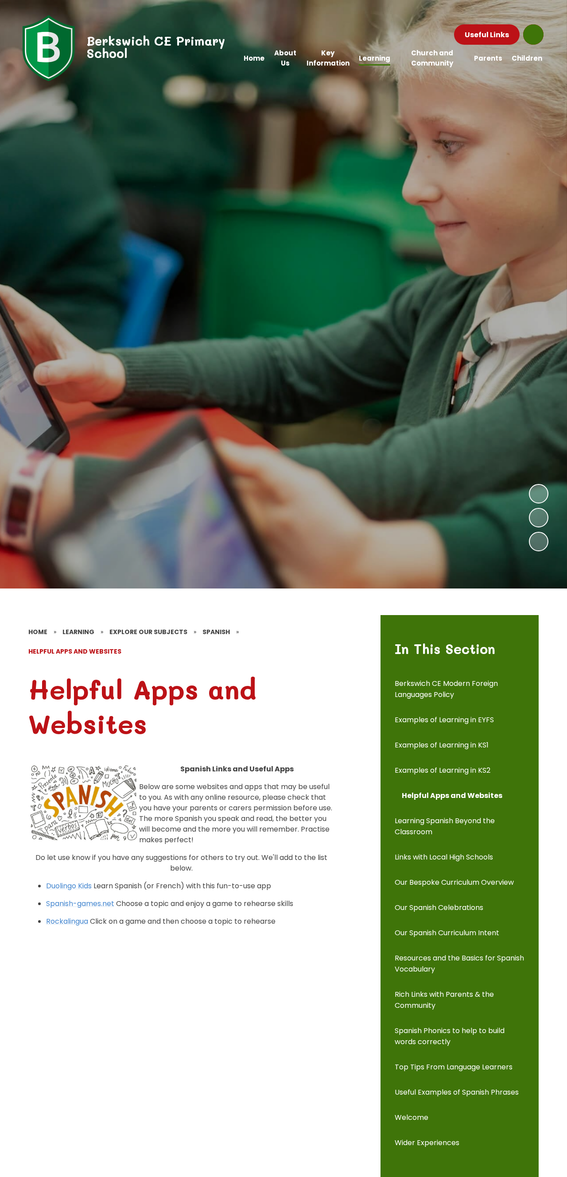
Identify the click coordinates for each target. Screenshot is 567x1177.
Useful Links (487, 35)
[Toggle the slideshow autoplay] (538, 541)
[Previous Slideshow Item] (538, 517)
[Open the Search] (533, 34)
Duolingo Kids (69, 886)
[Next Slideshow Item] (538, 493)
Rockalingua (67, 921)
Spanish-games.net (80, 903)
